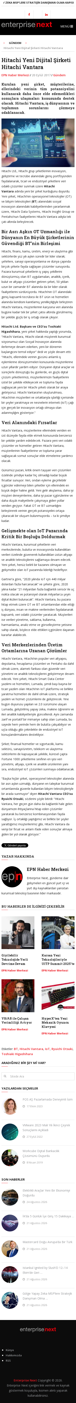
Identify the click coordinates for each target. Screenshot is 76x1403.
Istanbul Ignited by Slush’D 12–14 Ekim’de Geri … (45, 1270)
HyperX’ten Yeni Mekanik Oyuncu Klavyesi (55, 1022)
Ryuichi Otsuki (62, 1049)
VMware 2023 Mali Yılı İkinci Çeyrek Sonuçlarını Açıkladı (46, 1127)
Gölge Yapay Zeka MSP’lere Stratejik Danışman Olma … (47, 1295)
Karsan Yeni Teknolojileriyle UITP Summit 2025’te (58, 959)
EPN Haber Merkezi (15, 75)
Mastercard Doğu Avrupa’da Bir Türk (47, 1242)
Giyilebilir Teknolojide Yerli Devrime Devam (14, 959)
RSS (8, 1360)
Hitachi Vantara (31, 1049)
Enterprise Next (25, 1380)
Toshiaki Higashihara (17, 1054)
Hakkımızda (14, 1355)
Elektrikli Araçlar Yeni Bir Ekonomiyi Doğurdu (46, 1192)
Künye (10, 1350)
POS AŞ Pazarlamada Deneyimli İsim (48, 1099)
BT (16, 1049)
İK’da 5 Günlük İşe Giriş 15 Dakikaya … (48, 1216)
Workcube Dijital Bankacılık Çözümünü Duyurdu (41, 1153)
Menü (65, 26)
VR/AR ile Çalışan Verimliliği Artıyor (16, 1020)
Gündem (59, 75)
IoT (47, 1049)
